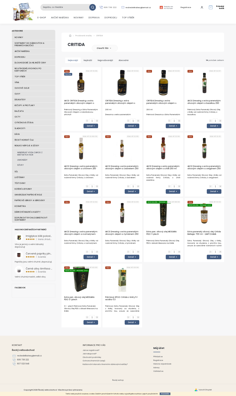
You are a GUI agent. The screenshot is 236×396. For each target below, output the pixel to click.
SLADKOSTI (20, 128)
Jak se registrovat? (91, 350)
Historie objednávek (162, 364)
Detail (90, 125)
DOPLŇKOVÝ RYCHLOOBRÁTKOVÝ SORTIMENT (31, 218)
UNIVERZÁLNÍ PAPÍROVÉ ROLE (28, 194)
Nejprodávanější (105, 60)
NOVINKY (19, 37)
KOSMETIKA (20, 206)
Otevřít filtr (103, 48)
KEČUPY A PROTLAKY (25, 105)
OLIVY (17, 93)
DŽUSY (20, 165)
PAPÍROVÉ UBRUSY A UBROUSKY (30, 200)
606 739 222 (23, 359)
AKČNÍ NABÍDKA (22, 51)
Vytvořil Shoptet (205, 390)
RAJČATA (19, 111)
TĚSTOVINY (20, 183)
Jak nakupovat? (90, 353)
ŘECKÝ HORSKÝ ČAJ (24, 140)
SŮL (16, 171)
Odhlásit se (158, 371)
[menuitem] (42, 18)
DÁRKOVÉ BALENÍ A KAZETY (28, 212)
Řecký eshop (118, 380)
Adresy (156, 367)
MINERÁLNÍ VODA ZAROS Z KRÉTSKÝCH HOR (30, 153)
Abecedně (124, 60)
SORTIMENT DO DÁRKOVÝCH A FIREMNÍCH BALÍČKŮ (29, 44)
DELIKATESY (20, 99)
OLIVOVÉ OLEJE (22, 88)
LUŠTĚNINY (20, 177)
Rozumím (165, 394)
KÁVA (17, 134)
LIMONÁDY (22, 159)
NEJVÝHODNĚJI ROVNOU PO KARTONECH (28, 69)
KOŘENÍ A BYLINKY (23, 189)
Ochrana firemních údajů (94, 361)
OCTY (18, 116)
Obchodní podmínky (92, 357)
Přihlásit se (158, 356)
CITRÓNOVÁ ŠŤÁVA (24, 122)
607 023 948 (23, 363)
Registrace (186, 7)
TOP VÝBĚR (20, 76)
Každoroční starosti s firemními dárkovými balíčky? (105, 364)
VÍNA (17, 82)
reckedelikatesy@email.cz (29, 355)
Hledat (93, 7)
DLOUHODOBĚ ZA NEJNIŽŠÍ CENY (30, 62)
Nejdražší (88, 60)
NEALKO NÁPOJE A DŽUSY (27, 145)
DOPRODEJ (20, 57)
